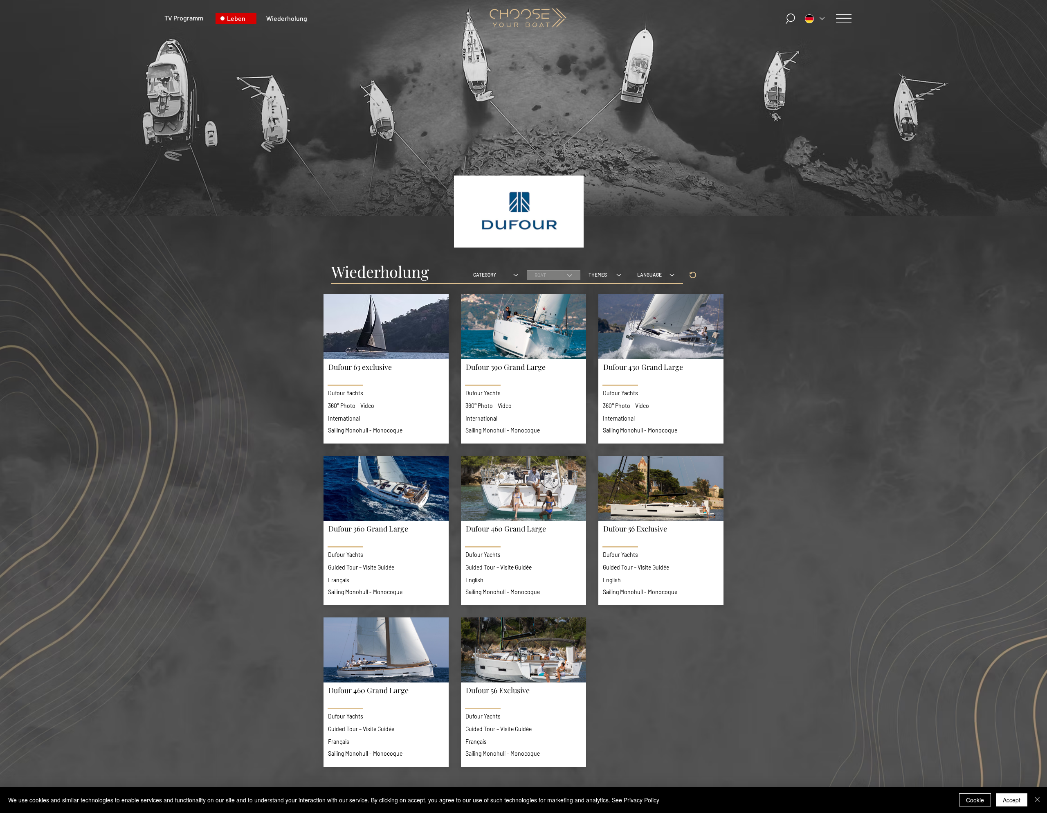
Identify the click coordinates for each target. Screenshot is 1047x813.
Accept (1011, 800)
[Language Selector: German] (814, 18)
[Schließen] (1037, 799)
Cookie (975, 800)
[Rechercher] (790, 18)
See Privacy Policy (635, 800)
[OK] (693, 275)
